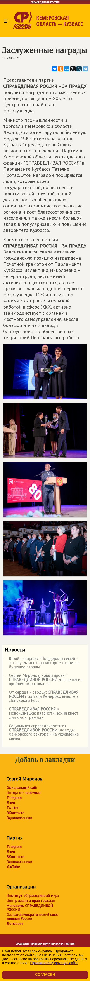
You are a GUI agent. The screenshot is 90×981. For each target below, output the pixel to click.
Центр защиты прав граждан (31, 901)
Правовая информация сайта (54, 963)
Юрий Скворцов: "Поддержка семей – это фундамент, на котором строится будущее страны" (42, 662)
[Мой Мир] (66, 68)
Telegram (14, 798)
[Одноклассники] (60, 68)
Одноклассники (19, 818)
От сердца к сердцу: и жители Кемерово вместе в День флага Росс (41, 696)
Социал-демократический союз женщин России (32, 916)
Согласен (45, 974)
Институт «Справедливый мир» (33, 896)
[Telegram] (85, 68)
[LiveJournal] (79, 68)
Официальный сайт (22, 788)
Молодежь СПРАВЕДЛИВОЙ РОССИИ (30, 908)
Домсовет (15, 923)
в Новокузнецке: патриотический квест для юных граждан (41, 713)
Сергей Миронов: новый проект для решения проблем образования (43, 679)
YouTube (13, 867)
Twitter (13, 808)
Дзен (11, 803)
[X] (73, 68)
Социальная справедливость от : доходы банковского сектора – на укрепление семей (42, 732)
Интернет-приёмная (23, 793)
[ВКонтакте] (54, 68)
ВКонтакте (15, 813)
